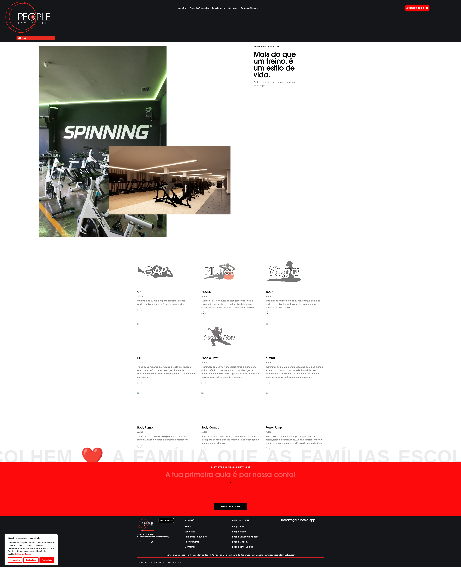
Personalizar (15, 560)
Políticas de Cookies (221, 555)
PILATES (206, 292)
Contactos (232, 8)
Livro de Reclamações (243, 555)
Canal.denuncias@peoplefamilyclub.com (275, 555)
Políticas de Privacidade (198, 555)
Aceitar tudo (47, 560)
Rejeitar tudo (31, 560)
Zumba (270, 358)
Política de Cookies (23, 554)
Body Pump (145, 427)
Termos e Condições (175, 555)
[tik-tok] (152, 542)
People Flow (209, 358)
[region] (31, 549)
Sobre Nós (182, 8)
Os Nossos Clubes (248, 8)
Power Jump (274, 427)
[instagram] (140, 542)
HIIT (139, 358)
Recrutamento (218, 8)
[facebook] (146, 542)
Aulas (140, 296)
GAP (140, 292)
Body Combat (210, 427)
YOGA (269, 292)
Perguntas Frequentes (199, 8)
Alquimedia (142, 562)
